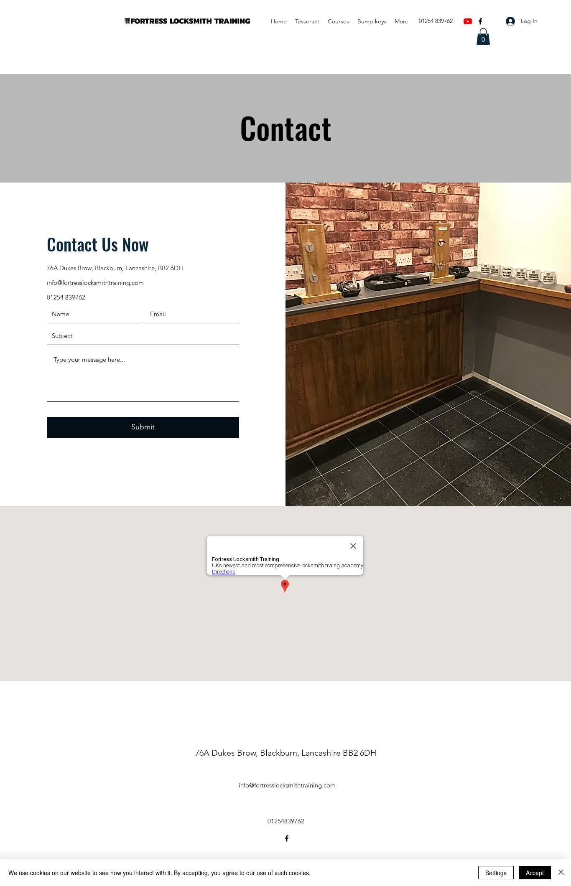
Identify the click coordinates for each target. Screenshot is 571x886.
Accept (535, 872)
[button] (483, 36)
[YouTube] (468, 21)
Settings (496, 872)
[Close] (561, 872)
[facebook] (480, 21)
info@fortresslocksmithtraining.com (95, 283)
